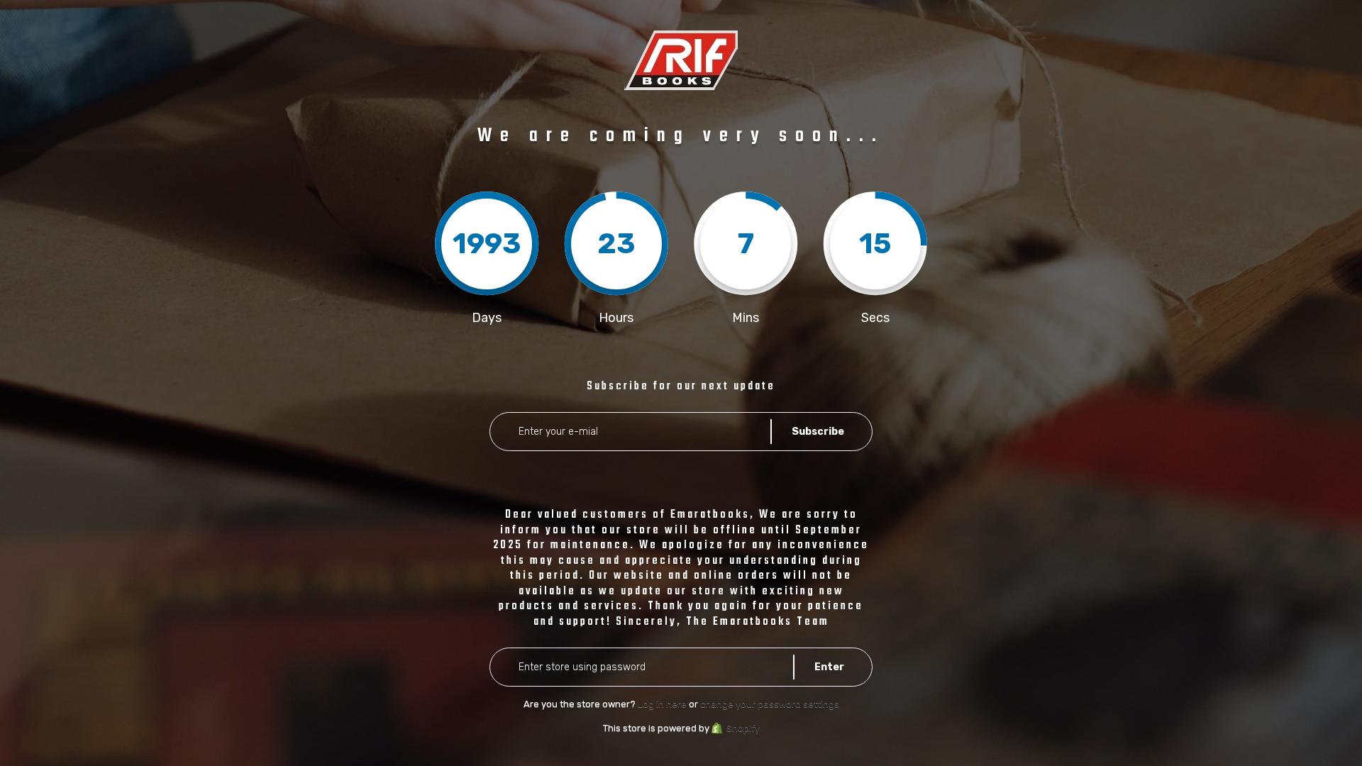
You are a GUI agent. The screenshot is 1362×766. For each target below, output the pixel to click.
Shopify (743, 728)
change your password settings (769, 704)
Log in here (662, 704)
